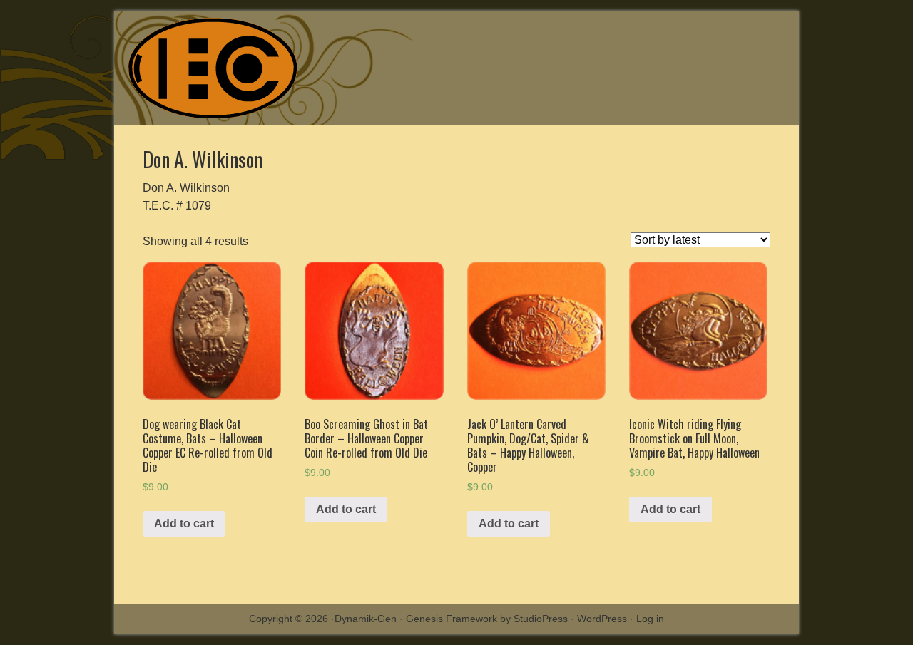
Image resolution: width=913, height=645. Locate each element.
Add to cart (184, 523)
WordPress (602, 618)
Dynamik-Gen (366, 618)
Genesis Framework (451, 618)
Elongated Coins (249, 68)
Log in (650, 618)
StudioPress (541, 618)
